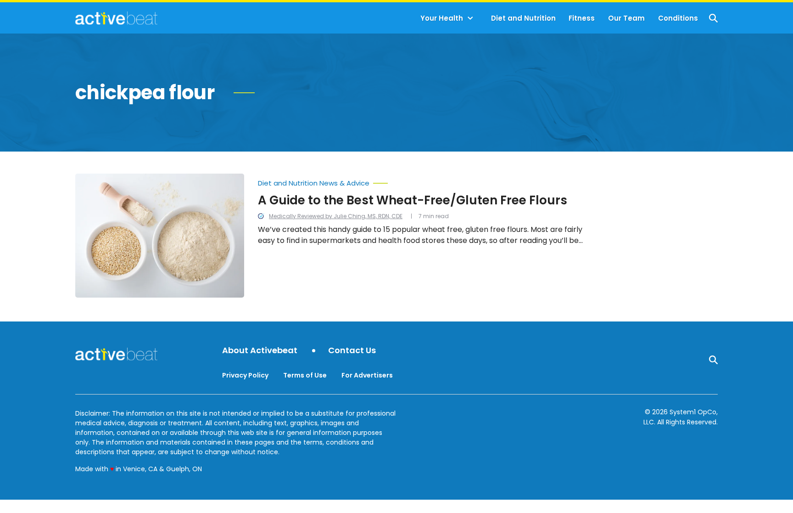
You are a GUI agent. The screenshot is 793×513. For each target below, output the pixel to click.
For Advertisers (367, 375)
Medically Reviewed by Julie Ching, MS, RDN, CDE (335, 216)
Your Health (441, 18)
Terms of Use (305, 375)
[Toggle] (470, 18)
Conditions (678, 18)
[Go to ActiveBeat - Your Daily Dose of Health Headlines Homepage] (116, 17)
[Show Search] (713, 18)
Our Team (626, 18)
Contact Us (352, 350)
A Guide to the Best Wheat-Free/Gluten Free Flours (412, 200)
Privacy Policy (245, 375)
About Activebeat (259, 350)
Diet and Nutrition (523, 18)
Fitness (582, 18)
